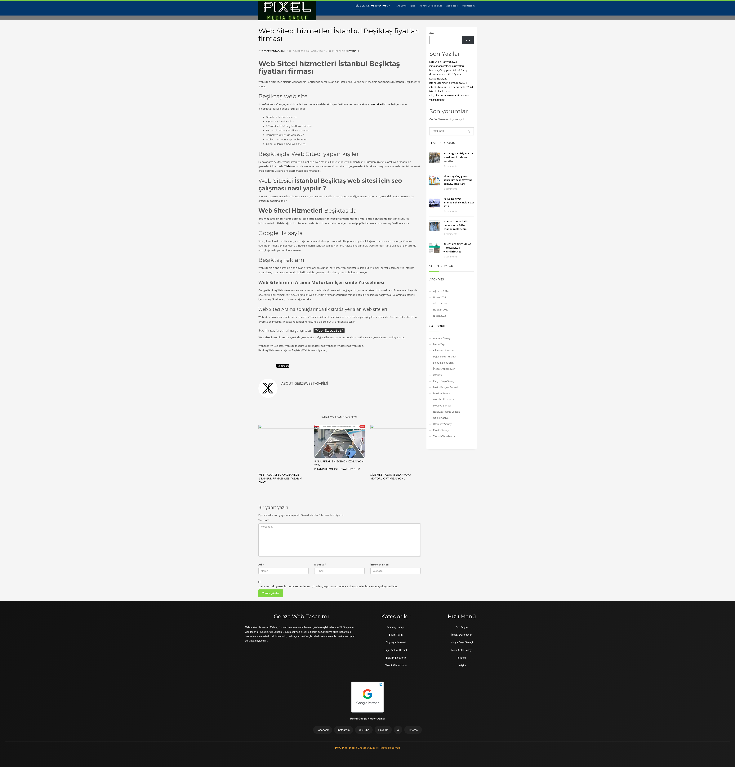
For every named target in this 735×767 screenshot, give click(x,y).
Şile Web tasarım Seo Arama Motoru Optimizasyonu (390, 476)
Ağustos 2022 (440, 303)
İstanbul (461, 657)
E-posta (320, 564)
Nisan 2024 (439, 297)
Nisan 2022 (439, 315)
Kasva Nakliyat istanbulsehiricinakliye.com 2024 (460, 202)
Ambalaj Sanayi (442, 338)
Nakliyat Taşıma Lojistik (446, 411)
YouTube (364, 729)
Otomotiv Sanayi (442, 424)
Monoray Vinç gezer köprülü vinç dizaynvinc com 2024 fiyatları (457, 179)
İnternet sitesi (379, 564)
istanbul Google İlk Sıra (430, 5)
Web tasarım (468, 5)
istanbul (353, 51)
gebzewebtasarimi (274, 51)
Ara (431, 33)
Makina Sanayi (441, 393)
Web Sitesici (452, 5)
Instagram (343, 729)
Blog (412, 5)
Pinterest (413, 729)
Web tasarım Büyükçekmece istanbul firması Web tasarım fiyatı (280, 478)
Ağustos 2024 (440, 291)
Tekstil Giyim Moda (444, 436)
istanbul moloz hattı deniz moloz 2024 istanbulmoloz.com (455, 225)
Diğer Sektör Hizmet (444, 356)
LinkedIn (383, 729)
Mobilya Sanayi (442, 405)
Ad (261, 564)
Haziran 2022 (440, 309)
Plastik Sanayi (441, 430)
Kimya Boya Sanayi (444, 381)
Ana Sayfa (401, 5)
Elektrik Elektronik (443, 362)
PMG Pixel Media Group (351, 747)
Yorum (263, 520)
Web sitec (376, 104)
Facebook (323, 729)
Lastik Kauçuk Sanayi (445, 387)
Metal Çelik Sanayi (443, 399)
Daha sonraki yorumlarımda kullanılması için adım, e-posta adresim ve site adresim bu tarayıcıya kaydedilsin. (328, 586)
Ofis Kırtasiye (441, 418)
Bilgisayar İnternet (443, 350)
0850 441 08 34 (380, 5)
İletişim (462, 665)
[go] (469, 132)
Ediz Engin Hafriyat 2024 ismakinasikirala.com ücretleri (458, 157)
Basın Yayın (440, 344)
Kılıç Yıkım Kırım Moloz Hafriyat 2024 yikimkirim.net (457, 247)
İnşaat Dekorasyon (444, 368)
